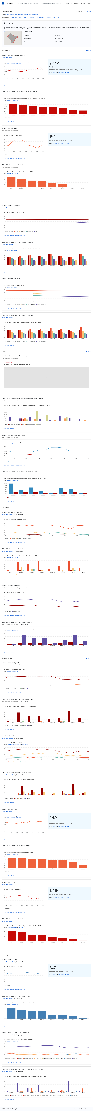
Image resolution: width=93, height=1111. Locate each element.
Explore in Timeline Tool (20, 85)
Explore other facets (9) (7, 921)
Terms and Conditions (79, 1108)
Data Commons (9, 3)
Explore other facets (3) (7, 738)
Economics (14, 17)
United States (23, 14)
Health (20, 17)
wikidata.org (14, 927)
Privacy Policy (88, 1108)
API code (12, 85)
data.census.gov (10, 63)
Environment (56, 17)
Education (32, 17)
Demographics (40, 17)
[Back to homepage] (3, 3)
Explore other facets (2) (7, 57)
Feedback (89, 3)
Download (7, 85)
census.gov (55, 72)
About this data (17, 63)
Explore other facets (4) (7, 207)
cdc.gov (8, 214)
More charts (88, 50)
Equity (26, 17)
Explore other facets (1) (7, 551)
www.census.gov (27, 44)
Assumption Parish (9, 14)
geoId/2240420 (88, 11)
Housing (49, 17)
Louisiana (17, 14)
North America (31, 14)
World (36, 14)
